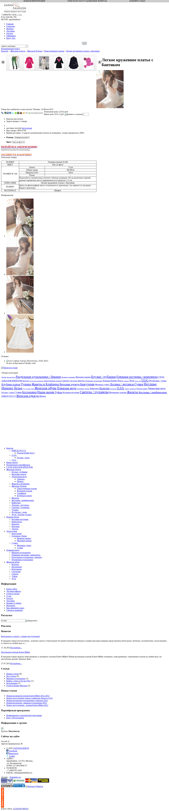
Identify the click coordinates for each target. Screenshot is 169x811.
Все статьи (11, 676)
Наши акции (45, 392)
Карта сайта (11, 589)
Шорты (42, 396)
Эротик (3, 377)
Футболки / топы (157, 380)
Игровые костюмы (71, 392)
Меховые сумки (102, 384)
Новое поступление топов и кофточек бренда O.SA (29, 698)
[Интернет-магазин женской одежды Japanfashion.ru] (2, 807)
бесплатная (27, 128)
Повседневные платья (54, 51)
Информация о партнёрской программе (24, 715)
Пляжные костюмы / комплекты (137, 376)
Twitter (12, 756)
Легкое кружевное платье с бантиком (83, 51)
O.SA (120, 388)
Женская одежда (17, 51)
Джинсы (126, 388)
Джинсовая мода (156, 388)
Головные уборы (83, 389)
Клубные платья (10, 384)
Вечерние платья (117, 392)
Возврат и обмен (13, 603)
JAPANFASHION (21, 748)
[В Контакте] (7, 113)
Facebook (13, 751)
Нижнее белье (11, 388)
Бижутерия (87, 384)
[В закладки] (24, 113)
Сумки (138, 384)
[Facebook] (10, 113)
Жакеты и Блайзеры (45, 384)
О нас (8, 596)
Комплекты (133, 388)
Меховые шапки (141, 389)
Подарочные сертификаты (36, 381)
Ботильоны (113, 388)
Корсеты (26, 381)
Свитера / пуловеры (94, 392)
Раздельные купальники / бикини (38, 376)
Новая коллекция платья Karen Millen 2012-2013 (28, 696)
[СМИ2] (15, 113)
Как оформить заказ (15, 608)
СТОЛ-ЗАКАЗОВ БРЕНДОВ (19, 467)
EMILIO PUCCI (8, 396)
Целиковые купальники (93, 381)
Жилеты (132, 392)
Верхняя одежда (70, 384)
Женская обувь (45, 388)
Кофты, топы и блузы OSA (18, 681)
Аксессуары (138, 381)
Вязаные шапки (83, 377)
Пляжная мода (66, 388)
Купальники (11, 683)
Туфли (58, 392)
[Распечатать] (26, 113)
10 (27, 809)
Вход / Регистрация (15, 718)
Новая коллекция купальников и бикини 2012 (27, 700)
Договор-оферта (13, 591)
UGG (145, 380)
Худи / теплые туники (28, 388)
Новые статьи (12, 674)
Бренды (81, 381)
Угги (131, 380)
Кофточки (94, 388)
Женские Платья (34, 51)
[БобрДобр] (21, 113)
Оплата (9, 598)
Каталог (4, 51)
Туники (26, 384)
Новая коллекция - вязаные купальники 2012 (26, 703)
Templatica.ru (15, 777)
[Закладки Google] (5, 113)
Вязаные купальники (68, 377)
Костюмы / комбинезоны (153, 392)
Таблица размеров (14, 610)
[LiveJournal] (2, 113)
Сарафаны (126, 381)
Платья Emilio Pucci (113, 380)
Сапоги (65, 380)
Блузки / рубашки (103, 376)
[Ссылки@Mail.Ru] (18, 113)
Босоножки (29, 392)
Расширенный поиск (10, 49)
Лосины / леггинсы (122, 384)
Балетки (104, 388)
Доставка (10, 601)
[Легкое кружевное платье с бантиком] (110, 107)
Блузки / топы (7, 392)
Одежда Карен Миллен (16, 686)
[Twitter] (13, 113)
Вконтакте (13, 753)
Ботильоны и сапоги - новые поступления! (20, 636)
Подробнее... (16, 648)
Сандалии (73, 381)
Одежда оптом (12, 594)
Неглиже (150, 384)
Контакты (10, 605)
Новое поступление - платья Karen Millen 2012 (27, 705)
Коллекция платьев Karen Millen (15, 652)
